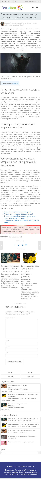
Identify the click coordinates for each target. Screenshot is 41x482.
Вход (26, 1)
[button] (2, 276)
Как (29, 372)
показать (15, 83)
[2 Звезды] (3, 236)
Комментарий (10, 317)
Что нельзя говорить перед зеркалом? (18, 214)
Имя (7, 341)
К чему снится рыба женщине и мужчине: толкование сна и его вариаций (19, 217)
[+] (10, 258)
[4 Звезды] (6, 236)
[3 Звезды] (4, 236)
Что (9, 372)
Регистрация (32, 1)
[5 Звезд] (7, 236)
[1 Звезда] (1, 236)
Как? (21, 25)
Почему (9, 376)
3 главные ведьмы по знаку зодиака (17, 212)
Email (7, 347)
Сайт (7, 353)
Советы (29, 376)
